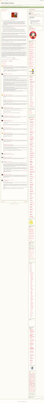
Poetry (29, 387)
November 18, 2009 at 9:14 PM (10, 139)
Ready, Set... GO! (31, 311)
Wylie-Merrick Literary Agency (32, 216)
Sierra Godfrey (31, 95)
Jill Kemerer (4, 94)
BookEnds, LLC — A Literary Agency (32, 132)
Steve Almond (30, 112)
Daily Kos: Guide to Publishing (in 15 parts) (31, 231)
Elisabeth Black (31, 93)
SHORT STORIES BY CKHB (32, 9)
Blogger (25, 401)
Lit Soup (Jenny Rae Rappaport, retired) (32, 171)
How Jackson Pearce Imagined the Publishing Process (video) (31, 53)
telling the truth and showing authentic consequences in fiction (19, 25)
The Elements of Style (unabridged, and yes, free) (31, 238)
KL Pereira (31, 99)
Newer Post (3, 201)
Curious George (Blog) (31, 252)
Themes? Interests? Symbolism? (31, 289)
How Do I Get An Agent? (31, 29)
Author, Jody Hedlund (31, 79)
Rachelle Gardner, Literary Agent (32, 184)
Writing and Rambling (31, 214)
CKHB (4, 161)
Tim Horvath (30, 113)
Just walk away (31, 282)
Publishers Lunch (31, 234)
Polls (33, 387)
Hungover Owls (31, 351)
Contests (34, 376)
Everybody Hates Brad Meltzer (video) (31, 51)
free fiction (31, 377)
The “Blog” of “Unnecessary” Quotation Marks (32, 347)
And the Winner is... (32, 355)
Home (14, 201)
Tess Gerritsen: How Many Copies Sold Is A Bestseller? (31, 63)
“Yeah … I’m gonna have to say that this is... (32, 352)
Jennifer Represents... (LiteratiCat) (31, 161)
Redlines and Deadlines (31, 186)
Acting (33, 374)
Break (9, 59)
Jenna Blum (30, 111)
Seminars (33, 390)
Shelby (4, 153)
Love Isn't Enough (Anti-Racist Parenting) (32, 335)
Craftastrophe (31, 362)
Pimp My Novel (31, 178)
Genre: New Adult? (31, 285)
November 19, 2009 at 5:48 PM (9, 174)
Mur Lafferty (31, 77)
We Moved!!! (31, 360)
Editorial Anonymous (31, 148)
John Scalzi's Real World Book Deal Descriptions (31, 57)
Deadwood (9, 37)
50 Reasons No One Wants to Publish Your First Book (31, 45)
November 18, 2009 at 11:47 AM (9, 94)
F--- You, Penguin (32, 339)
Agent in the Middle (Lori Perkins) (32, 119)
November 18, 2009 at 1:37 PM (10, 107)
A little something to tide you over (31, 296)
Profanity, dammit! (31, 281)
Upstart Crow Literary (31, 206)
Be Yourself (33, 375)
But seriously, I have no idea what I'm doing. (31, 306)
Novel (29, 385)
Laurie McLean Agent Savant (31, 169)
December (31, 272)
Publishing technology (31, 388)
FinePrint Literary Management (32, 155)
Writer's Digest (30, 240)
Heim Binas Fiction (7, 3)
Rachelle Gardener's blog (24, 170)
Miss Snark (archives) (31, 174)
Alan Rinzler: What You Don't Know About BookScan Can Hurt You (31, 229)
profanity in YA (16, 59)
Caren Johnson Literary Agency (32, 137)
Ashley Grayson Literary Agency (32, 121)
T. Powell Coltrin (5, 107)
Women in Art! (31, 287)
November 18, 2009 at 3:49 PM (10, 115)
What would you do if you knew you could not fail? (31, 278)
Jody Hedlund (4, 65)
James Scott (30, 110)
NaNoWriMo (30, 384)
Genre (34, 377)
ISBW (31, 381)
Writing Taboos (31, 284)
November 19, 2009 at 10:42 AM (9, 161)
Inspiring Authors (32, 380)
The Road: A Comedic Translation (31, 64)
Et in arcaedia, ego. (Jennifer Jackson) (32, 153)
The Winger (31, 357)
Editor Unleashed (32, 146)
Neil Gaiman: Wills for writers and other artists (31, 233)
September (31, 313)
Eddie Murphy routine (4, 44)
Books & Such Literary (31, 134)
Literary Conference (32, 382)
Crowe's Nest (31, 141)
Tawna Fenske (31, 91)
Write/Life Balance (30, 391)
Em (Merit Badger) (32, 106)
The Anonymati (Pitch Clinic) (31, 191)
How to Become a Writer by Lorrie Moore (31, 55)
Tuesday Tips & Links (31, 308)
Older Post (25, 201)
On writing (31, 386)
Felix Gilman (31, 101)
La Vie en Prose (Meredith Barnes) (32, 166)
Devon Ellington (5, 144)
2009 (30, 271)
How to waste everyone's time (31, 304)
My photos (31, 383)
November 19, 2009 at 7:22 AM (8, 153)
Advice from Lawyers (31, 302)
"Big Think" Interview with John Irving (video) (32, 43)
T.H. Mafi (31, 97)
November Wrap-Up (31, 274)
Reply (3, 92)
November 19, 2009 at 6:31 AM (10, 144)
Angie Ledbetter (5, 115)
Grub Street (32, 378)
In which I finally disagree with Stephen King (31, 293)
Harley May (31, 105)
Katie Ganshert (4, 139)
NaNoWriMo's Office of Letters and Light (32, 81)
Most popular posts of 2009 (32, 28)
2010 (30, 270)
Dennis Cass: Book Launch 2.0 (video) (31, 49)
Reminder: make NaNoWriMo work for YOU (31, 299)
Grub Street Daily (32, 102)
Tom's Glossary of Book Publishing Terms (31, 66)
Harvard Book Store (31, 253)
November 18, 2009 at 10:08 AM (9, 65)
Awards (30, 375)
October (31, 312)
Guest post (32, 379)
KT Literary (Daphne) (31, 164)
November (31, 273)
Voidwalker (4, 174)
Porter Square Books (31, 257)
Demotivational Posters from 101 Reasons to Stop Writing (32, 48)
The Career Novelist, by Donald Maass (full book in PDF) (31, 236)
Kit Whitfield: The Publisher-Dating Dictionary (31, 59)
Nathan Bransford (32, 176)
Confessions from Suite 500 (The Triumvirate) (32, 139)
